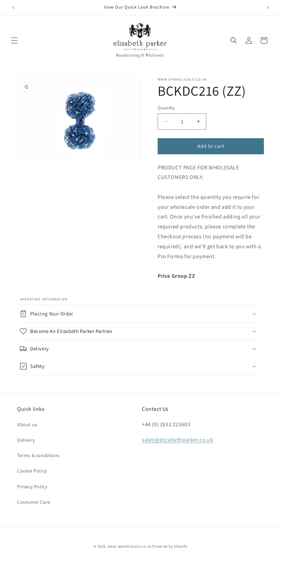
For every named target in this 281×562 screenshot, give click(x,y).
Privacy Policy (32, 486)
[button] (14, 40)
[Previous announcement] (13, 7)
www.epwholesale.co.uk (129, 546)
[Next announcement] (267, 7)
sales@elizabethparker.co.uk (177, 439)
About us (27, 424)
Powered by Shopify (169, 546)
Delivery (26, 440)
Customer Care (33, 502)
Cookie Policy (32, 471)
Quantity (166, 108)
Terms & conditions (38, 455)
